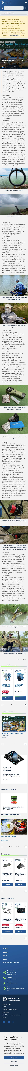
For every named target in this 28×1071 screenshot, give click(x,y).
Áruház (5, 948)
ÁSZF (4, 1007)
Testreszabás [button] (14, 1065)
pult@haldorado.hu (14, 35)
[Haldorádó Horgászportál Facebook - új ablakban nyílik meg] (10, 1022)
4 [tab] (16, 846)
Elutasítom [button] (14, 1061)
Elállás (4, 1017)
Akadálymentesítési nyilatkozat (12, 1015)
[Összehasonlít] (11, 672)
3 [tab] (16, 704)
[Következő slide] (25, 704)
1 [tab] (11, 704)
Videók (5, 952)
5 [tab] (18, 846)
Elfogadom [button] (14, 1057)
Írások (5, 955)
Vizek (5, 959)
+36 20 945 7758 (12, 979)
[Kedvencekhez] (11, 670)
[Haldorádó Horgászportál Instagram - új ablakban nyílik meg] (14, 1022)
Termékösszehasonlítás (11, 962)
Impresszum (6, 1012)
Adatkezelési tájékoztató (10, 1009)
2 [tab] (14, 704)
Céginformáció (7, 1004)
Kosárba (7, 698)
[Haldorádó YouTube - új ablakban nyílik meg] (5, 1022)
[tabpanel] (14, 831)
